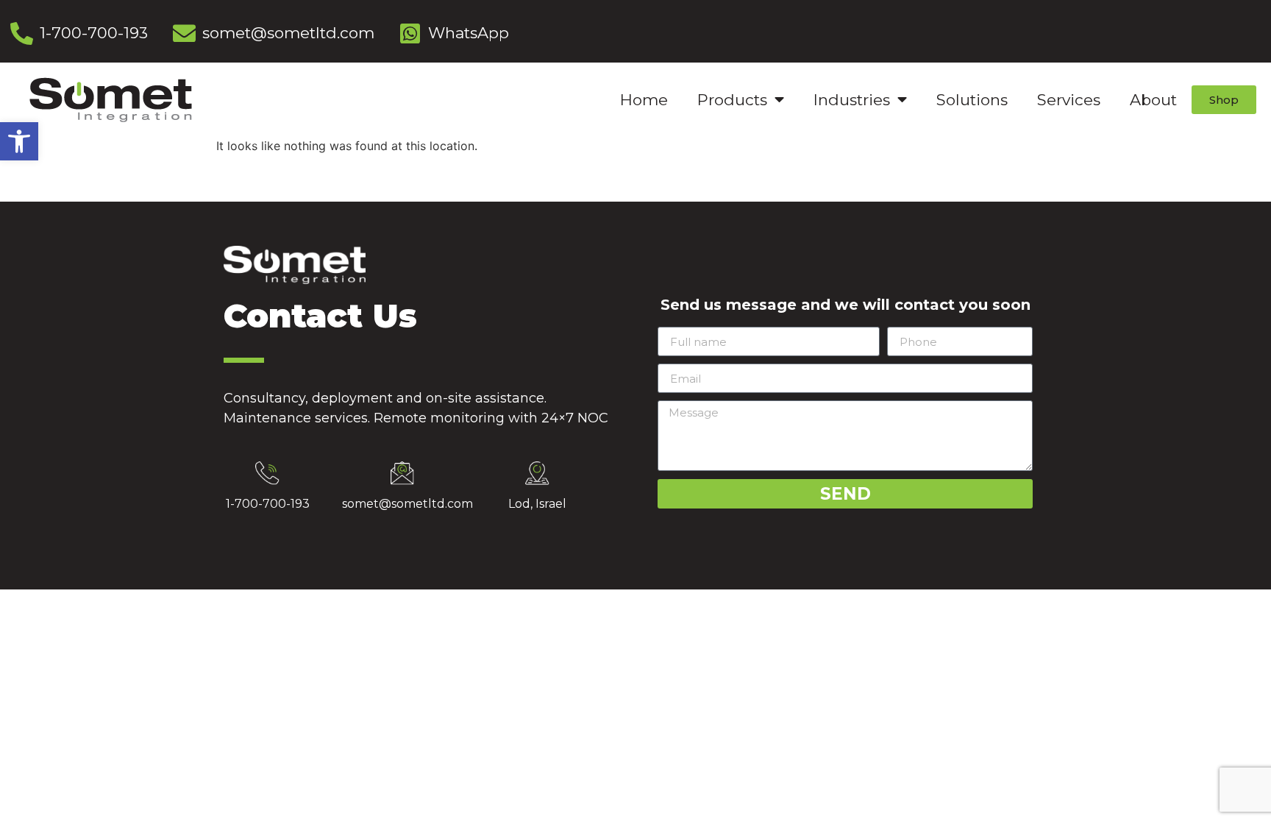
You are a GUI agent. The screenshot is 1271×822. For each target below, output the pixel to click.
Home (644, 100)
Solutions (972, 100)
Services (1068, 100)
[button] (19, 141)
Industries (851, 100)
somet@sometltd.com (407, 504)
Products (732, 100)
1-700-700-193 (268, 504)
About (1153, 100)
